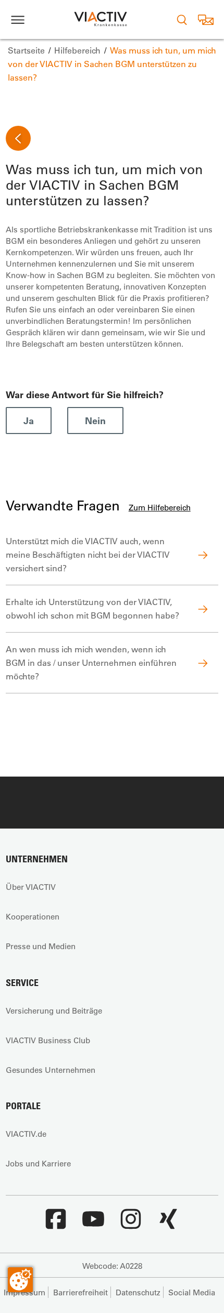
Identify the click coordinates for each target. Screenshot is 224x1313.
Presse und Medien (41, 946)
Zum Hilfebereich (160, 507)
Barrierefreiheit (80, 1292)
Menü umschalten (17, 19)
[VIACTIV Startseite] (100, 19)
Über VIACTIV (31, 887)
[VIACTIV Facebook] (55, 1224)
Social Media (191, 1292)
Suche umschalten (181, 19)
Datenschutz (138, 1292)
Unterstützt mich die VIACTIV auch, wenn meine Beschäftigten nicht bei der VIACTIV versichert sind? (88, 554)
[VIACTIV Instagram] (130, 1224)
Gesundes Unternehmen (50, 1070)
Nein (95, 420)
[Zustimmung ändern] (20, 1279)
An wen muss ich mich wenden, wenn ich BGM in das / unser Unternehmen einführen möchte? (91, 662)
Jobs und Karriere (38, 1163)
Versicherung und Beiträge (54, 1010)
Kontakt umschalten (205, 19)
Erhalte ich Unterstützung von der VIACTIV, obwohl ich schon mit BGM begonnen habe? (92, 608)
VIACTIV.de (26, 1133)
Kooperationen (32, 916)
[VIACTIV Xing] (168, 1224)
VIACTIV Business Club (48, 1040)
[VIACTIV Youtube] (93, 1224)
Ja (28, 420)
